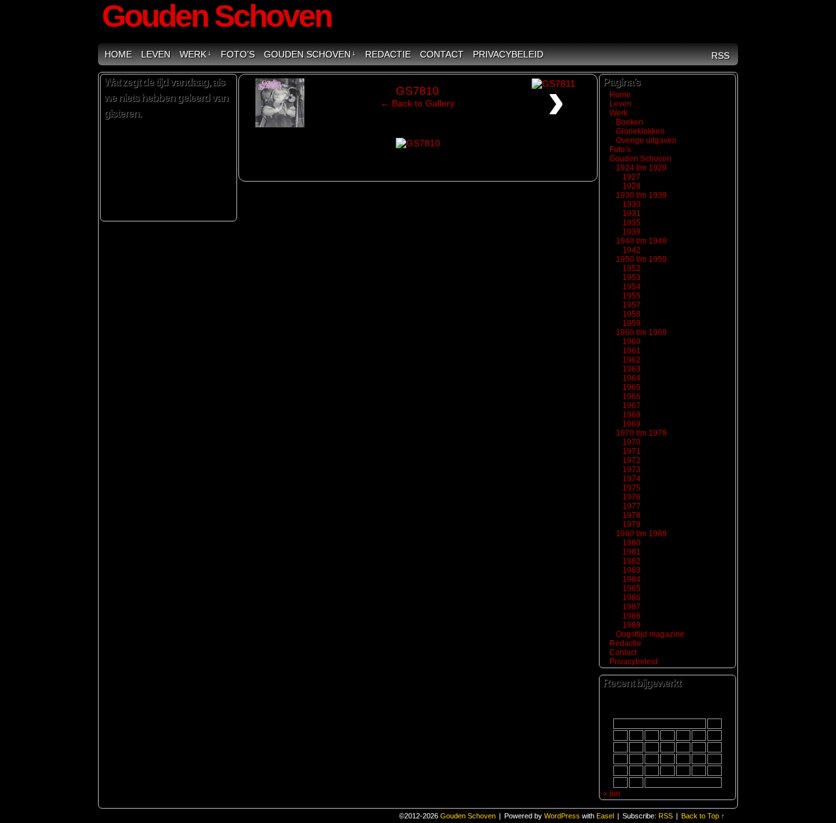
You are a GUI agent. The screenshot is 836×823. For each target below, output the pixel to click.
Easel (605, 816)
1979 (631, 524)
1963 (631, 369)
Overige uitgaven (646, 140)
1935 (631, 222)
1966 (631, 396)
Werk (196, 54)
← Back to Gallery (417, 103)
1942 (631, 250)
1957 (631, 305)
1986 (631, 597)
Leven (155, 54)
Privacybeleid (508, 54)
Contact (442, 54)
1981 (631, 552)
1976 (631, 497)
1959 (631, 323)
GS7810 (417, 90)
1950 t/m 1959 (641, 259)
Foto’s (238, 54)
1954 (631, 286)
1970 (631, 442)
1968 (631, 414)
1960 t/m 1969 (641, 332)
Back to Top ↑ (703, 816)
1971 (631, 451)
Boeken (629, 122)
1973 (631, 469)
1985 (631, 588)
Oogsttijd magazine (650, 634)
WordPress (562, 816)
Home (118, 54)
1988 (631, 616)
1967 (631, 405)
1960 (631, 341)
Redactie (388, 54)
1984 (631, 579)
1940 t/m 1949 (641, 241)
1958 (631, 314)
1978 (631, 515)
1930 (631, 204)
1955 (631, 295)
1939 (631, 231)
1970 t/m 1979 (641, 433)
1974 (631, 478)
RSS (720, 55)
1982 (631, 561)
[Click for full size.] (418, 143)
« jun (611, 793)
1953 (631, 277)
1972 (631, 460)
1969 (631, 423)
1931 (631, 213)
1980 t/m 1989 (641, 533)
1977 (631, 506)
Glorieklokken (640, 131)
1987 (631, 606)
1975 (631, 487)
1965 (631, 387)
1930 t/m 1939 (641, 195)
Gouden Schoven (310, 54)
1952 (631, 268)
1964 (631, 378)
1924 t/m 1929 (641, 167)
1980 (631, 542)
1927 (631, 177)
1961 (631, 350)
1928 (631, 186)
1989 (631, 625)
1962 (631, 359)
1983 (631, 570)
